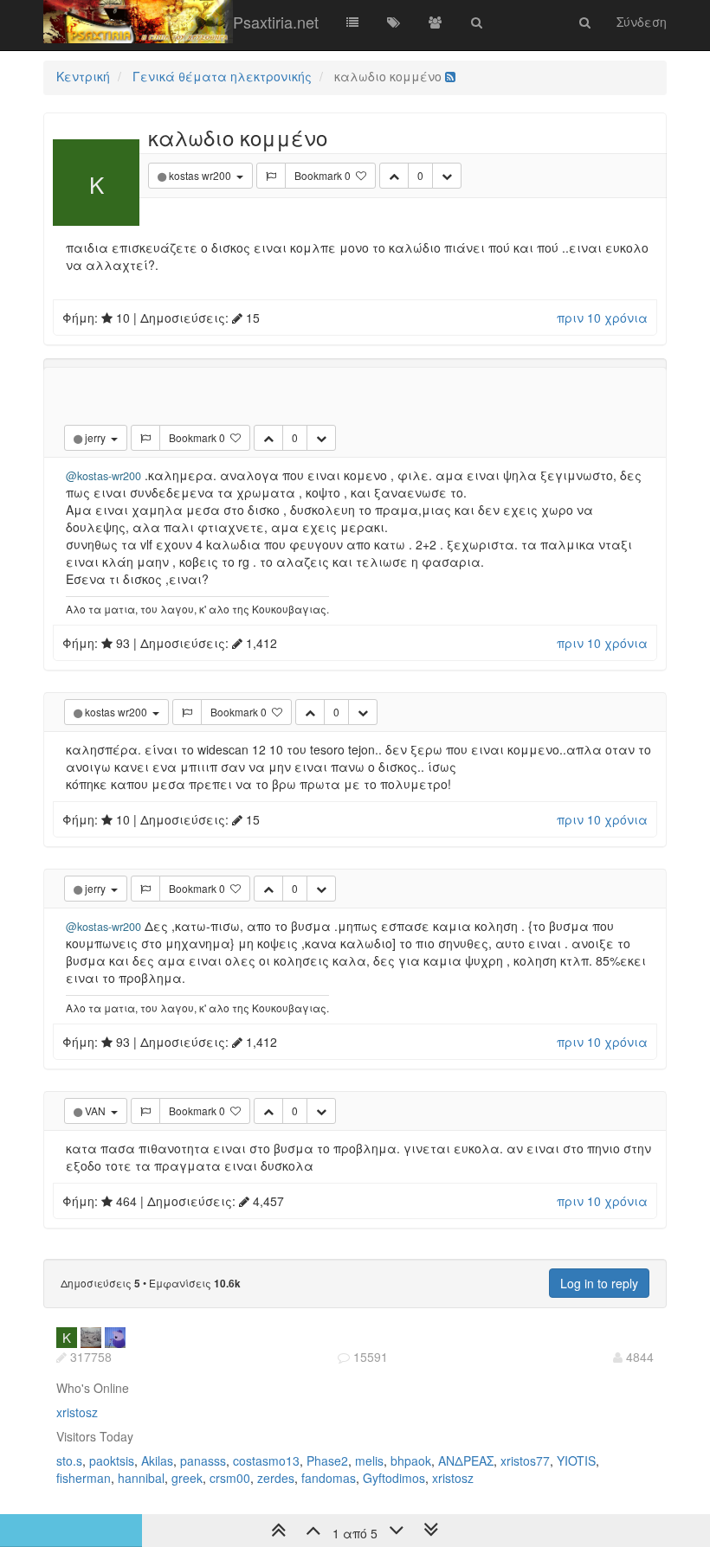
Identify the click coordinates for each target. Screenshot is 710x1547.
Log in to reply (599, 1283)
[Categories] (352, 21)
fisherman (83, 1477)
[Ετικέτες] (394, 21)
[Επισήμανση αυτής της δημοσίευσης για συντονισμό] (271, 176)
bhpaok (410, 1460)
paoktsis (111, 1460)
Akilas (157, 1460)
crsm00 (230, 1477)
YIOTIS (576, 1460)
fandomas (328, 1477)
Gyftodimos (394, 1477)
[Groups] (435, 21)
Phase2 (327, 1460)
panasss (203, 1460)
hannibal (141, 1477)
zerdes (275, 1477)
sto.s (69, 1460)
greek (187, 1477)
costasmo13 (266, 1460)
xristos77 (525, 1460)
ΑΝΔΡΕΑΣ (466, 1460)
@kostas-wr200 (103, 476)
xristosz (77, 1412)
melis (369, 1460)
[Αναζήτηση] (477, 21)
